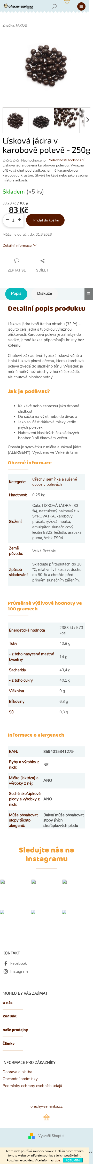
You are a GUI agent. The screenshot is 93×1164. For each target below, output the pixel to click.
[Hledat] (54, 6)
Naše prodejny (15, 1030)
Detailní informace (17, 245)
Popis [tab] (16, 293)
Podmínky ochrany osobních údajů (32, 1085)
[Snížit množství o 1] (5, 218)
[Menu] (81, 6)
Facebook (18, 963)
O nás (7, 1003)
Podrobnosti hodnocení (66, 160)
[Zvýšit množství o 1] (21, 218)
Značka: (15, 25)
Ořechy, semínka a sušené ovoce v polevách (54, 482)
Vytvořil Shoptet (51, 1136)
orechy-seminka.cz (46, 1106)
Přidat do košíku (46, 220)
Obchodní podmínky (20, 1078)
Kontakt (10, 1016)
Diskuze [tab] (44, 293)
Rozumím (73, 1160)
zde (57, 1160)
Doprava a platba (17, 1071)
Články (8, 1044)
